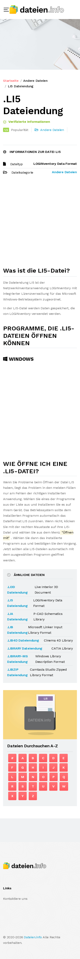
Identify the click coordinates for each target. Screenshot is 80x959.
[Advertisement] (40, 223)
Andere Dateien (35, 81)
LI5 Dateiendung (20, 86)
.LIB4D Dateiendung (23, 640)
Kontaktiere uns (15, 899)
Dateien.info (33, 937)
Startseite (11, 81)
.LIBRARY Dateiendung (24, 648)
